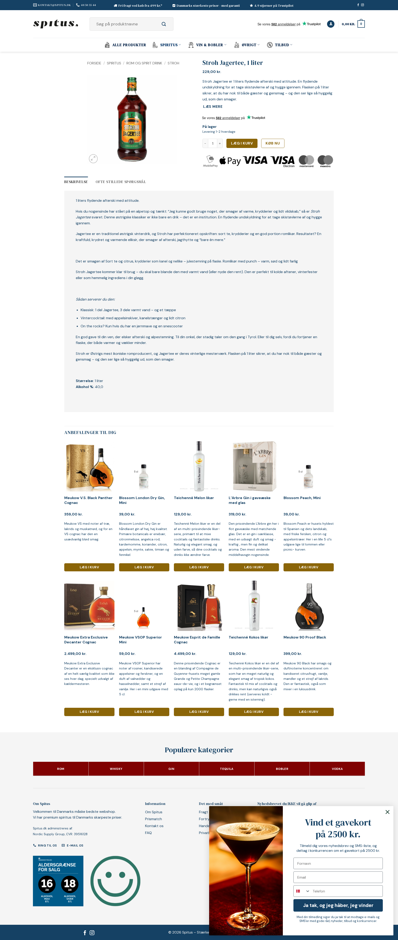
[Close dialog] (387, 812)
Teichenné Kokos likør (248, 637)
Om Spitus (153, 812)
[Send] (169, 24)
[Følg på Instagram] (362, 5)
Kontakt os (154, 825)
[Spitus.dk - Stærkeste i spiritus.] (56, 24)
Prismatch (153, 818)
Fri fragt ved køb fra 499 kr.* (140, 5)
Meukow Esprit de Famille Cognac (197, 640)
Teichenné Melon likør (194, 498)
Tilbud (282, 44)
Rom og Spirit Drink (144, 63)
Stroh (173, 63)
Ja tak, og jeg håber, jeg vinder (338, 905)
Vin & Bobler (209, 44)
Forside (94, 63)
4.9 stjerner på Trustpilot (273, 5)
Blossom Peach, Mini (302, 498)
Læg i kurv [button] (89, 567)
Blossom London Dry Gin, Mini (142, 500)
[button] (330, 24)
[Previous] (95, 120)
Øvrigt (249, 44)
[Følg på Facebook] (358, 5)
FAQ (148, 832)
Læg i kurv (242, 143)
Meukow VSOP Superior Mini (140, 640)
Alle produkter (129, 44)
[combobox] (302, 891)
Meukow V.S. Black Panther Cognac (88, 500)
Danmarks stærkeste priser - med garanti (208, 5)
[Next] (169, 120)
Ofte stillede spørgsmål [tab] (121, 181)
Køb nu (273, 143)
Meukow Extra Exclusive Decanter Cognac (86, 640)
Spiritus (169, 44)
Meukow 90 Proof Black (305, 637)
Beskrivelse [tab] (76, 181)
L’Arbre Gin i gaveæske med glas (250, 500)
